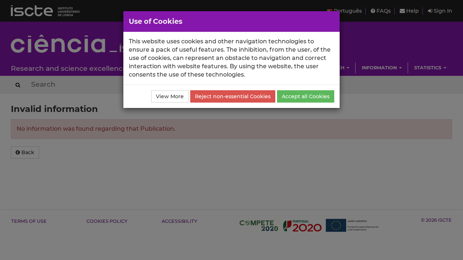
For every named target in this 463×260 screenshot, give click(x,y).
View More (170, 96)
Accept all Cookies (306, 96)
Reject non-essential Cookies (233, 96)
